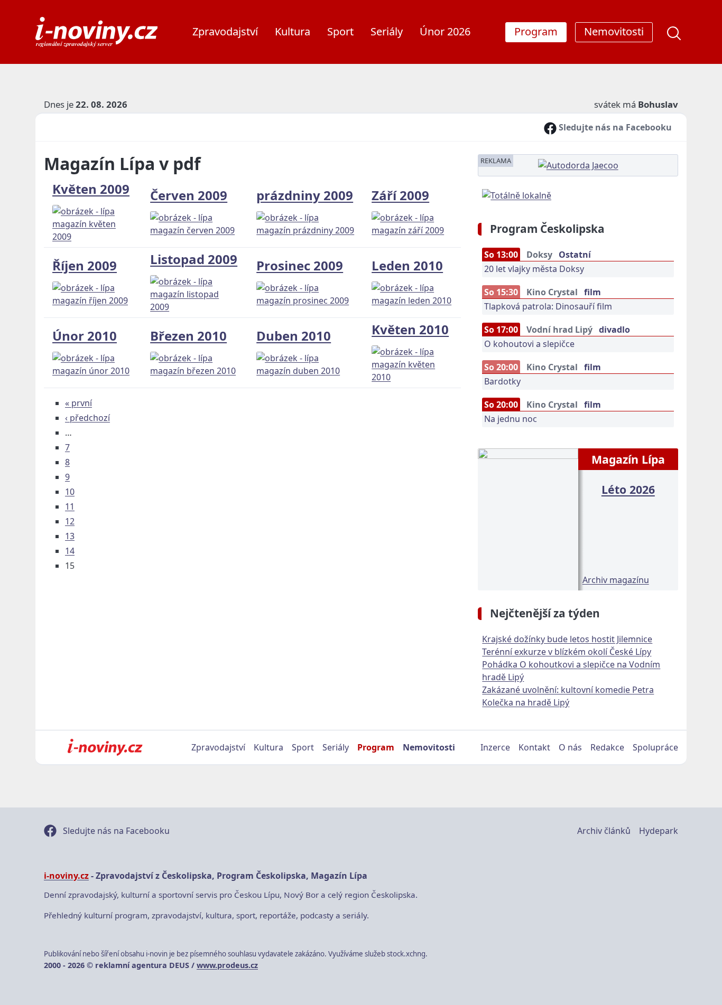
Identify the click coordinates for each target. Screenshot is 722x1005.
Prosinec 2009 (299, 265)
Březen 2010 (188, 335)
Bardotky (502, 381)
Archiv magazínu (615, 580)
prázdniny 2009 (304, 195)
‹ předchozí (87, 418)
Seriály (387, 31)
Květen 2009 (90, 189)
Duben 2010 (293, 335)
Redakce (607, 747)
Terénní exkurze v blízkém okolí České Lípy (566, 652)
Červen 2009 (188, 195)
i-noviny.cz (66, 875)
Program (375, 747)
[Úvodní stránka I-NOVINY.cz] (105, 747)
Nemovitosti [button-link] (614, 31)
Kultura (292, 31)
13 (70, 536)
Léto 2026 (628, 489)
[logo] (96, 32)
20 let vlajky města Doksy (534, 269)
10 (70, 491)
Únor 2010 (84, 335)
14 (70, 551)
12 (70, 521)
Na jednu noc (510, 419)
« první (78, 403)
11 (70, 506)
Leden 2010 (407, 265)
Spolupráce (655, 747)
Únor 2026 (445, 31)
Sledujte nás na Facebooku (614, 127)
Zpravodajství (225, 31)
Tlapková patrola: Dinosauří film (548, 306)
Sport (340, 31)
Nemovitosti (429, 747)
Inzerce (495, 747)
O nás (570, 747)
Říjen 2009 (84, 265)
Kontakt (534, 747)
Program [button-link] (536, 31)
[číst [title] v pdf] (528, 518)
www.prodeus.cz (227, 965)
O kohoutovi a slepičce (529, 344)
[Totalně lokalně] (517, 194)
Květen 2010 (410, 329)
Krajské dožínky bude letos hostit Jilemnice (567, 639)
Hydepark (658, 831)
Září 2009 (400, 195)
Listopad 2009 (193, 259)
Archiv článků (604, 831)
